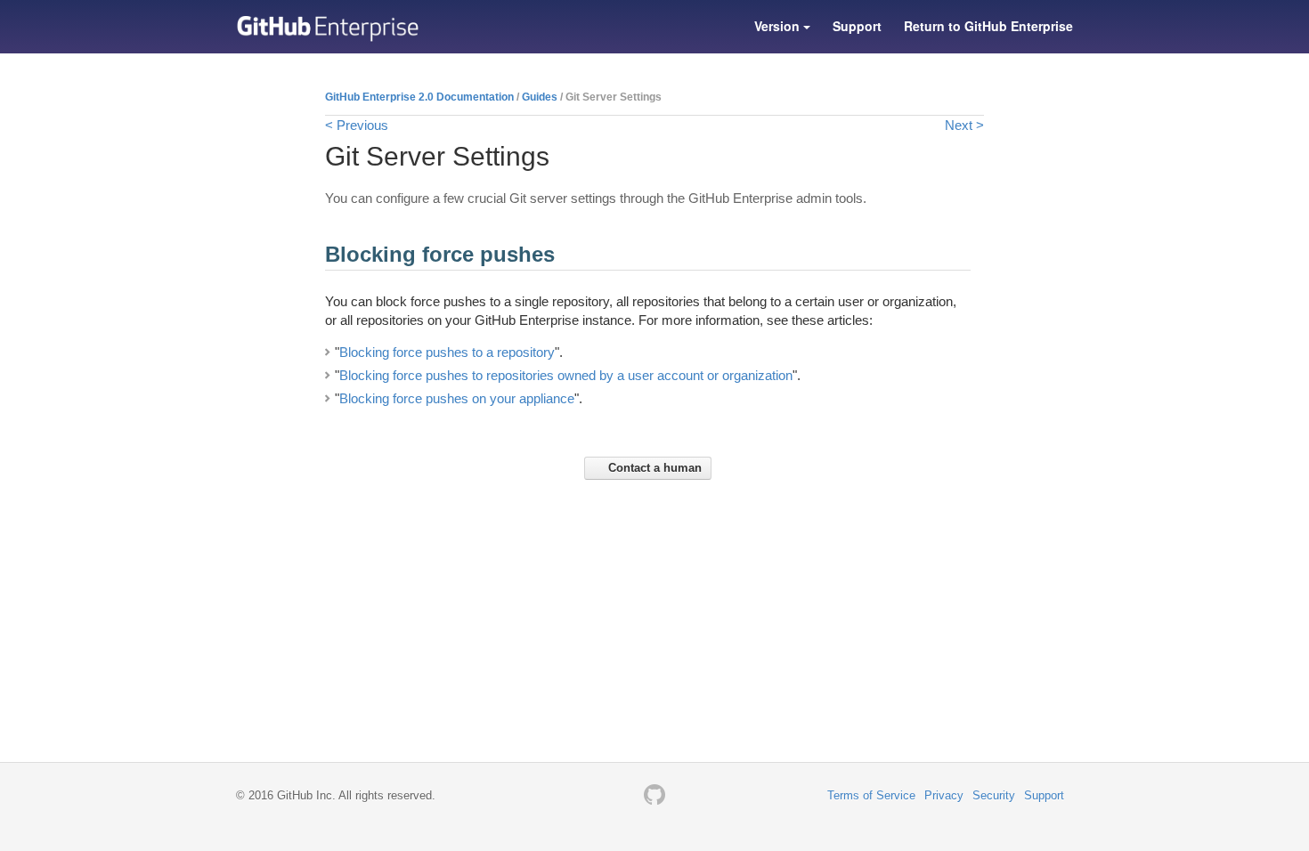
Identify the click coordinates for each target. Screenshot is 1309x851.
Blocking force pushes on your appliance (456, 398)
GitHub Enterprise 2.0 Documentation (419, 97)
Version (778, 26)
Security (993, 795)
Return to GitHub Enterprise (988, 26)
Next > (964, 125)
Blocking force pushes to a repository (447, 352)
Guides (539, 97)
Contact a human (653, 467)
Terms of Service (871, 795)
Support (857, 26)
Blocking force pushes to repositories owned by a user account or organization (566, 375)
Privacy (943, 795)
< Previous (356, 125)
